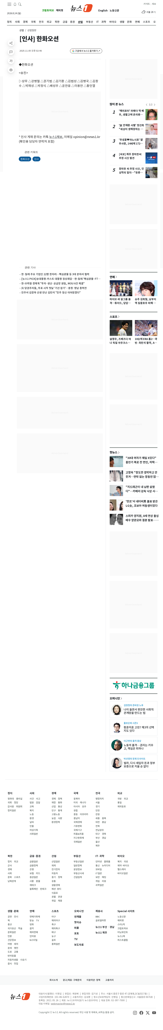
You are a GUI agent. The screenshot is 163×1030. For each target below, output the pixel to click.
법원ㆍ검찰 (35, 802)
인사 (36, 159)
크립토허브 (48, 10)
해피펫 (59, 10)
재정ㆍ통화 (57, 802)
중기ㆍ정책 (57, 877)
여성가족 (34, 830)
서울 (98, 802)
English (103, 10)
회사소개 (54, 980)
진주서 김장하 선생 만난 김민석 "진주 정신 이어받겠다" (51, 292)
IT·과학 (100, 856)
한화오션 (25, 159)
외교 (119, 793)
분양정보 (78, 869)
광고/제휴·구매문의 (72, 980)
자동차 (55, 873)
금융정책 (34, 865)
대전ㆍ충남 (101, 822)
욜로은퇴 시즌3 (131, 723)
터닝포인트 (122, 932)
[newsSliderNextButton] (154, 104)
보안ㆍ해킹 (101, 877)
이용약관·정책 (93, 980)
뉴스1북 (121, 936)
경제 (54, 793)
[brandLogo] (81, 8)
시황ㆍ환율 (35, 881)
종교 (10, 924)
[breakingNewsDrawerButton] (15, 4)
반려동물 (12, 955)
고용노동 (56, 814)
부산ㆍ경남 (101, 837)
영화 (32, 924)
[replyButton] (11, 52)
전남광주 (100, 830)
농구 (54, 936)
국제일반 (78, 841)
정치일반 (12, 810)
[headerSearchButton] (19, 4)
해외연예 (34, 932)
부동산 (77, 856)
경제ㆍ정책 (57, 798)
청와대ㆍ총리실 (15, 798)
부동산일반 (79, 861)
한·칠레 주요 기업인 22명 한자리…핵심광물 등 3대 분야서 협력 (55, 274)
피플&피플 (79, 833)
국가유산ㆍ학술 (15, 928)
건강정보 (12, 940)
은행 (32, 869)
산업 (21, 30)
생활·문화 (13, 911)
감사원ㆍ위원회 (15, 806)
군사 (10, 865)
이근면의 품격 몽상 (132, 740)
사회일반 (34, 833)
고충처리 (109, 980)
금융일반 (34, 861)
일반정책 (78, 865)
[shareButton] (11, 43)
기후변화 (78, 826)
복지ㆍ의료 (122, 861)
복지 (32, 810)
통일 (119, 802)
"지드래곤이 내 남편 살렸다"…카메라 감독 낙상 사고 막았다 (142, 491)
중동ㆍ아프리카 (81, 814)
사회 (32, 793)
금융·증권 (35, 856)
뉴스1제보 (55, 137)
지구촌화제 (79, 837)
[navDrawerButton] (9, 4)
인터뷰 (33, 936)
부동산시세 (79, 873)
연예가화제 (35, 916)
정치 (10, 793)
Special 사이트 (126, 911)
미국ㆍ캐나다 (80, 802)
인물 (32, 826)
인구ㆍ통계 (57, 810)
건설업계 (78, 877)
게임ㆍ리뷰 (101, 881)
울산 (98, 841)
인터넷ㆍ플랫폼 (103, 861)
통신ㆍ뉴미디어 (103, 865)
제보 (154, 4)
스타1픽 (121, 924)
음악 (32, 928)
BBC (98, 916)
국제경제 (78, 822)
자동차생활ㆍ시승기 (17, 959)
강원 (98, 814)
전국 (98, 793)
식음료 (55, 893)
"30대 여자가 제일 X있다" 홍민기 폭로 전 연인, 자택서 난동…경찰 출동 (141, 462)
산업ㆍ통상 (57, 806)
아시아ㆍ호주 (80, 806)
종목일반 (56, 944)
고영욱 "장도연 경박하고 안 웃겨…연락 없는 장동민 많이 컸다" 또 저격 (142, 477)
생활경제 (56, 885)
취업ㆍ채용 (57, 900)
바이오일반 (122, 873)
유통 (54, 881)
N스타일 (33, 940)
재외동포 (121, 806)
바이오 (121, 856)
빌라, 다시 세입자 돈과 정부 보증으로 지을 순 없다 (139, 764)
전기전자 (56, 869)
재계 (54, 865)
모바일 (99, 869)
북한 (10, 856)
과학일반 (100, 885)
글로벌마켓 (101, 920)
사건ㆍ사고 (35, 798)
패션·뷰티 (56, 889)
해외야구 (56, 920)
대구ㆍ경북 (101, 833)
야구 (54, 916)
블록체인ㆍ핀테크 (38, 889)
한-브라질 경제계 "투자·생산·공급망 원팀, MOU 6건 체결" (53, 283)
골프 (54, 940)
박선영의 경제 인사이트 (134, 758)
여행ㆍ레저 (13, 944)
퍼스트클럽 (122, 940)
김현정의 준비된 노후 (133, 705)
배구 (54, 932)
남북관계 (12, 881)
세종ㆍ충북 (101, 818)
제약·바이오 (123, 865)
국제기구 (78, 830)
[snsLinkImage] (135, 1012)
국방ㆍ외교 (122, 798)
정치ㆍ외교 (13, 861)
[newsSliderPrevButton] (146, 104)
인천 (98, 810)
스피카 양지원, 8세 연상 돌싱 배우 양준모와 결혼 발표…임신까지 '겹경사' (142, 520)
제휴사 (99, 911)
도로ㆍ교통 (13, 951)
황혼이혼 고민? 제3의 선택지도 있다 (139, 729)
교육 (32, 806)
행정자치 (100, 798)
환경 (32, 818)
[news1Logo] (20, 996)
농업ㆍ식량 (57, 818)
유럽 (76, 810)
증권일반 (34, 877)
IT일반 (99, 873)
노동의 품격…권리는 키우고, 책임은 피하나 (138, 746)
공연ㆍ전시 (13, 916)
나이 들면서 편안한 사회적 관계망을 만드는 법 (139, 711)
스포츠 (113, 317)
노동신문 (114, 10)
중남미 (77, 818)
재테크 (33, 885)
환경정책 (56, 822)
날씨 (32, 822)
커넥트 (147, 4)
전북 (98, 826)
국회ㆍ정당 (13, 802)
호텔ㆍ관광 (57, 896)
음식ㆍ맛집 (13, 963)
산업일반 (56, 861)
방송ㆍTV (34, 920)
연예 (112, 277)
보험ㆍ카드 (35, 873)
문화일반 (12, 932)
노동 (32, 814)
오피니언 (115, 698)
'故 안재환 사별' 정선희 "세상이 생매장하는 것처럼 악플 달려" (131, 129)
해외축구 (56, 928)
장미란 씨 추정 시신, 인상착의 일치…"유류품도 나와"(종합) (131, 172)
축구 (54, 924)
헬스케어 (121, 869)
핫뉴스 (113, 452)
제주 (98, 845)
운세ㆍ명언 (13, 948)
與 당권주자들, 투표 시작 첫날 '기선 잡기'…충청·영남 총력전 (54, 288)
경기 (98, 806)
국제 (76, 793)
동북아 (77, 798)
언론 (10, 936)
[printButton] (11, 70)
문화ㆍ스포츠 (14, 877)
